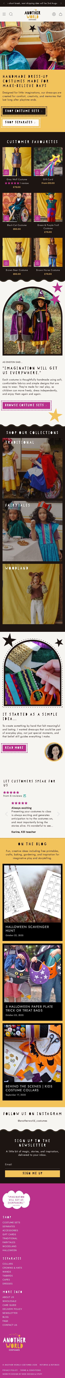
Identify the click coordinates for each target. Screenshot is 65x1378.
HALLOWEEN (10, 1250)
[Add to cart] (6, 172)
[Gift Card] (48, 161)
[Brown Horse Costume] (48, 252)
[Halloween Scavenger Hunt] (32, 894)
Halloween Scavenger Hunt (27, 929)
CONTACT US (10, 1325)
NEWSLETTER (10, 1313)
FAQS (5, 1321)
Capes (6, 1279)
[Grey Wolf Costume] (17, 161)
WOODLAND (9, 1246)
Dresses (8, 1283)
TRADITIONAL (10, 1238)
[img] (32, 792)
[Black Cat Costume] (17, 207)
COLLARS (8, 1263)
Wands (7, 1271)
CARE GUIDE (9, 1305)
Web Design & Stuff (32, 1374)
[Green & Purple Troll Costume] (48, 207)
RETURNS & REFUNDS (49, 1365)
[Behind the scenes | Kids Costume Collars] (32, 1053)
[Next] (61, 3)
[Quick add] (37, 172)
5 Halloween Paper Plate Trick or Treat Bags (29, 1008)
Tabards (8, 1275)
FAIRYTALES (9, 1242)
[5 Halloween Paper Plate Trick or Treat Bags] (32, 973)
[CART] (60, 14)
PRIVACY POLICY (10, 1370)
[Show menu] (4, 14)
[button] (12, 183)
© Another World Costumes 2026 (20, 1365)
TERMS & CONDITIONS (30, 1370)
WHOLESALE (10, 1301)
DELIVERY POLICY (12, 1309)
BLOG (6, 1317)
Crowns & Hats (12, 1267)
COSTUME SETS (11, 1222)
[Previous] (4, 3)
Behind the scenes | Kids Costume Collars (29, 1088)
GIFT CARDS (9, 1234)
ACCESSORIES (10, 1230)
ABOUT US (8, 1297)
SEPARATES (9, 1226)
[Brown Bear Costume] (17, 252)
